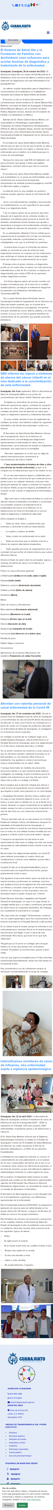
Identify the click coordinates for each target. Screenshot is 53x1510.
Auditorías (13, 1446)
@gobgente (14, 1469)
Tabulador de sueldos (17, 1439)
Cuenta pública (15, 1452)
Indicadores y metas (17, 1443)
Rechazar (8, 1505)
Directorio (13, 1433)
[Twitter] (22, 5)
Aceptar (22, 1505)
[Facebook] (19, 5)
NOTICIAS (13, 40)
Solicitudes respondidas (18, 1449)
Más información (34, 1500)
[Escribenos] (16, 5)
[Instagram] (25, 5)
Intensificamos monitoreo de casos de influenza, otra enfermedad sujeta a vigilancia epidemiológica (26, 1065)
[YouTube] (29, 5)
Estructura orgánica (17, 1436)
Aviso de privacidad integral (20, 1456)
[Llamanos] (13, 5)
